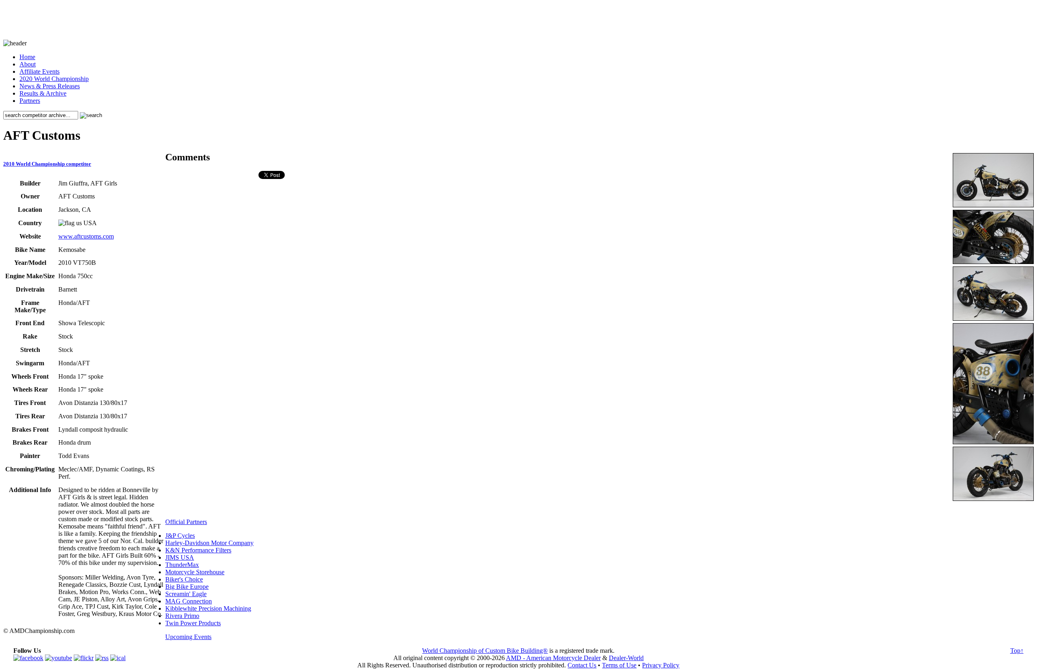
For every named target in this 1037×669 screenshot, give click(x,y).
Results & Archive (42, 93)
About (27, 64)
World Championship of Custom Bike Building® (485, 650)
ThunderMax (182, 564)
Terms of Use (619, 665)
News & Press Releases (49, 86)
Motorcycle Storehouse (194, 572)
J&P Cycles (180, 535)
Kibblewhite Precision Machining (208, 608)
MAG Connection (188, 601)
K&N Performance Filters (198, 550)
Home (27, 56)
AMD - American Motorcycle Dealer (553, 657)
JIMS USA (179, 557)
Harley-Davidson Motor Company (209, 542)
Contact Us (582, 665)
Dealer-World (626, 657)
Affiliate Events (39, 71)
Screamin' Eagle (186, 593)
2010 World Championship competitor (47, 164)
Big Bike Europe (187, 586)
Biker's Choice (184, 579)
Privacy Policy (660, 665)
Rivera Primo (182, 615)
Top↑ (1017, 650)
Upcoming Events (188, 636)
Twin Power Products (193, 623)
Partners (29, 100)
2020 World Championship (54, 78)
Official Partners (186, 521)
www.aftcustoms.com (86, 236)
